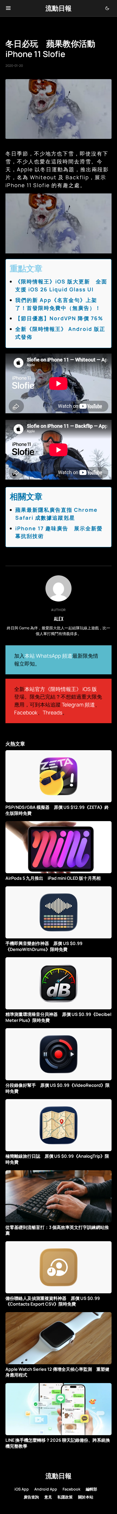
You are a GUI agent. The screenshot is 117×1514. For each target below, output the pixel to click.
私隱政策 (65, 1497)
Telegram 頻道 (78, 704)
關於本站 (85, 1497)
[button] (8, 8)
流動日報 (58, 8)
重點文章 (26, 268)
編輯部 (91, 1489)
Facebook (26, 712)
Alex (58, 618)
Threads (52, 712)
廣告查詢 (31, 1497)
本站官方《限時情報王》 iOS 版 (60, 689)
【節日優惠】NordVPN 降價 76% (59, 318)
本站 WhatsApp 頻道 (48, 655)
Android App (45, 1489)
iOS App (21, 1489)
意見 (48, 1497)
